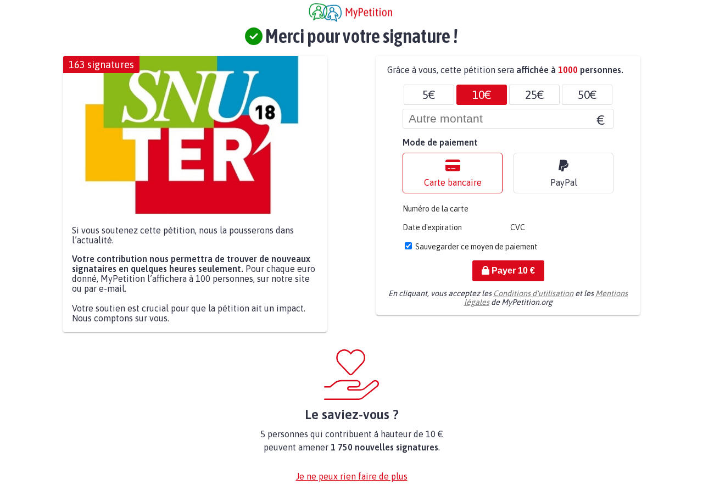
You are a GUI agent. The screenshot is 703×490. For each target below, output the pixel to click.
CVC (517, 227)
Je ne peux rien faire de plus (352, 476)
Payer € (512, 270)
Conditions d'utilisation (533, 293)
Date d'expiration (432, 227)
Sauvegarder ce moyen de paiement (476, 246)
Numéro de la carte (435, 208)
